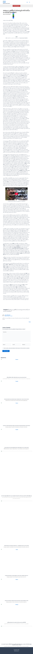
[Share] (21, 17)
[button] (29, 2)
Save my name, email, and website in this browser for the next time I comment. (17, 348)
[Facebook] (21, 13)
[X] (21, 16)
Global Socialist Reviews (6, 3)
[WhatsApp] (21, 15)
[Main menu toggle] (27, 2)
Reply (30, 321)
